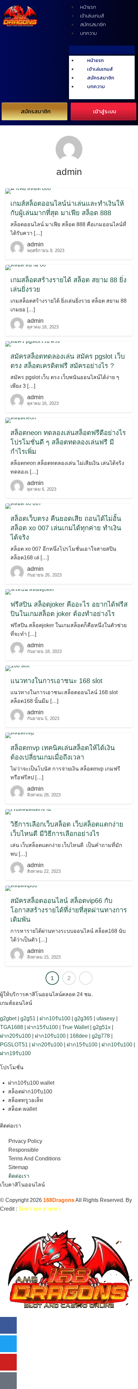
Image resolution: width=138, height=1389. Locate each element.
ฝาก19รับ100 (15, 1053)
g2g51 (28, 1018)
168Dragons (58, 1200)
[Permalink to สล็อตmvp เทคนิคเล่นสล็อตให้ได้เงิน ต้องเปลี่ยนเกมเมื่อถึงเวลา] (19, 735)
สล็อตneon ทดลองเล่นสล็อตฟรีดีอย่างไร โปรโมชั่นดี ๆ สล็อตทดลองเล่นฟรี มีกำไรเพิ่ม (68, 442)
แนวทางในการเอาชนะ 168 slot (56, 680)
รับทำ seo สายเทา (39, 1209)
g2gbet (8, 1018)
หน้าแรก (88, 7)
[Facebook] (8, 1325)
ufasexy (105, 1018)
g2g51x (102, 1027)
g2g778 (101, 1036)
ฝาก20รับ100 (15, 1036)
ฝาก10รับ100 (55, 1018)
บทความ (88, 33)
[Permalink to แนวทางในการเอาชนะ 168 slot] (17, 668)
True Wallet (75, 1027)
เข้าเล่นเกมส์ (92, 15)
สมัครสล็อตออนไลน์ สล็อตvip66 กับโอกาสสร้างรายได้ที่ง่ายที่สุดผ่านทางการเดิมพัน (68, 910)
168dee (79, 1036)
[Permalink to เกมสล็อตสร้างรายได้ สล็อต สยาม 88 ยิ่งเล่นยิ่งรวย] (25, 267)
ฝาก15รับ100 (42, 1027)
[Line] (8, 1380)
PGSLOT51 (14, 1044)
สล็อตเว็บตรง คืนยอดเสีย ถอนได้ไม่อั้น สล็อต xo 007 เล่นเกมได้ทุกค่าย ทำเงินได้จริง (65, 528)
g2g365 (83, 1018)
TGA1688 (11, 1027)
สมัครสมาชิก (93, 24)
